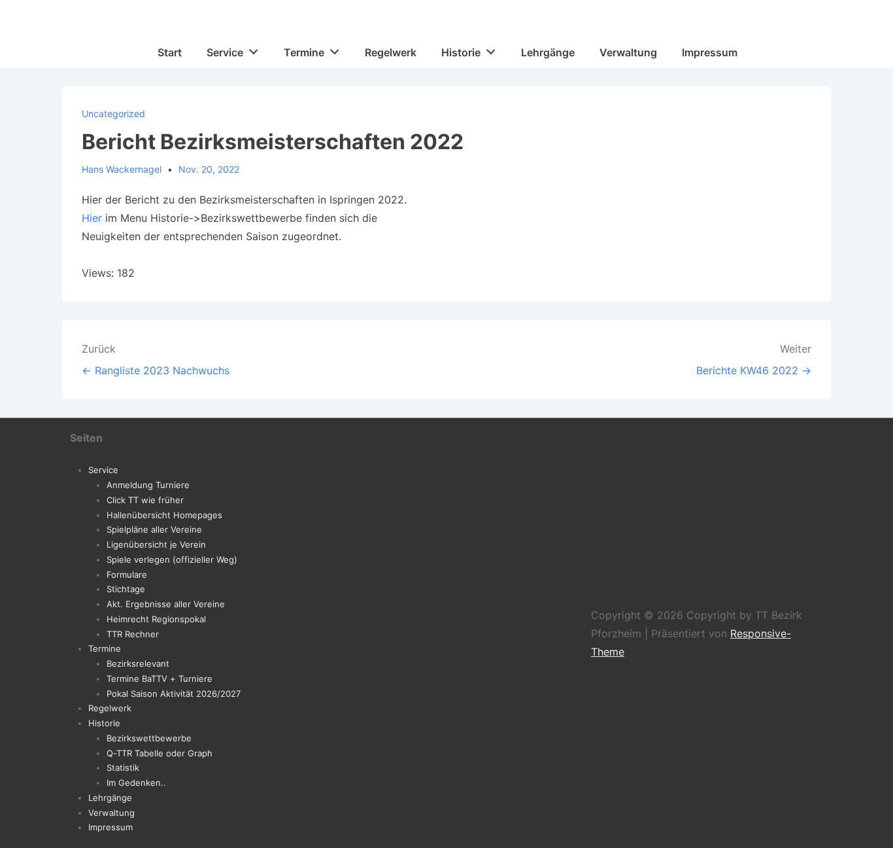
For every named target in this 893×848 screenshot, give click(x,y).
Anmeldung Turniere (148, 485)
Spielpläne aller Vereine (154, 529)
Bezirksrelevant (138, 663)
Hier (92, 217)
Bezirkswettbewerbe (149, 738)
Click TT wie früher (145, 500)
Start (170, 52)
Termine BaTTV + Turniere (159, 678)
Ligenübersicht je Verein (156, 544)
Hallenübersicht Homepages (164, 515)
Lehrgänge (548, 52)
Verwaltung (628, 52)
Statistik (123, 767)
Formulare (127, 574)
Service (225, 52)
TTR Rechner (133, 634)
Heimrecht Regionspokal (156, 619)
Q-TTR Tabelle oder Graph (159, 753)
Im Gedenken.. (136, 782)
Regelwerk (390, 52)
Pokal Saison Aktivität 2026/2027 (174, 693)
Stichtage (126, 589)
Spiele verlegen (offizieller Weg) (172, 559)
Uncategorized (113, 113)
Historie (460, 52)
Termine (304, 52)
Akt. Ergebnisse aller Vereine (166, 604)
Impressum (709, 52)
